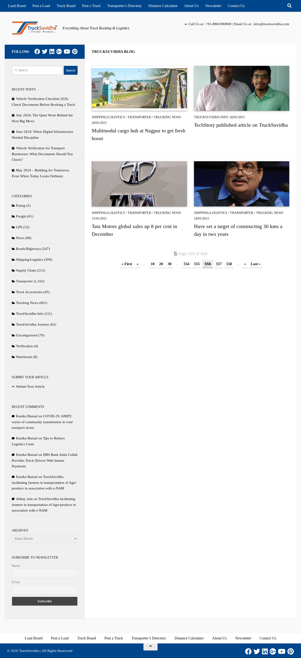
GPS (19, 227)
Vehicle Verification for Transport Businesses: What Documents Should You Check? (42, 154)
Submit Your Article (30, 386)
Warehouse (24, 357)
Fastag (20, 205)
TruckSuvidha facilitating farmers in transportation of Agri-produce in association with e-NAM (44, 482)
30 (169, 264)
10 (152, 264)
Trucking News (167, 117)
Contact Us (236, 6)
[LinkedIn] (51, 51)
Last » (256, 264)
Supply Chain (26, 270)
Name (16, 566)
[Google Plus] (59, 51)
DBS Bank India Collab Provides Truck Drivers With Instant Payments (45, 460)
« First (127, 264)
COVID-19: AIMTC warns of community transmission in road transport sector (42, 421)
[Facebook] (37, 51)
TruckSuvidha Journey (32, 324)
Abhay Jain (24, 499)
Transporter (139, 117)
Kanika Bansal (26, 416)
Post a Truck (91, 6)
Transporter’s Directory (124, 6)
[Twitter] (45, 51)
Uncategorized (26, 335)
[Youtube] (67, 51)
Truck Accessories (29, 292)
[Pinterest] (75, 51)
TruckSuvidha (29, 651)
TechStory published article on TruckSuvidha (241, 125)
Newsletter (213, 6)
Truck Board (66, 6)
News (20, 238)
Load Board (17, 6)
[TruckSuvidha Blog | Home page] (35, 28)
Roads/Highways (28, 249)
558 (229, 264)
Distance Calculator (163, 6)
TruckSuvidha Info (211, 117)
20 (161, 264)
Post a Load (41, 6)
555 (197, 264)
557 (219, 264)
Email (16, 582)
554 (186, 264)
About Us (191, 6)
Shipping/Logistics (108, 117)
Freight (21, 216)
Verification (24, 346)
